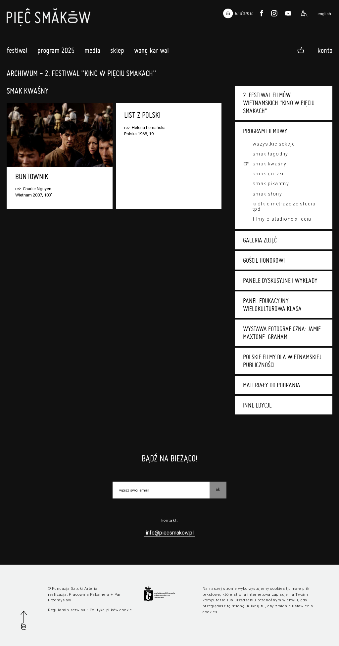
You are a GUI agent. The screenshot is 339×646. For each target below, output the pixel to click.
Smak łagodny (270, 153)
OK (218, 490)
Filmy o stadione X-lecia (282, 219)
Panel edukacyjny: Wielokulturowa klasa (272, 305)
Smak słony (267, 193)
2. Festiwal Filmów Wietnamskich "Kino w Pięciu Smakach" (279, 103)
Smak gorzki (268, 173)
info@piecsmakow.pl (170, 533)
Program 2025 (55, 50)
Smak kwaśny (270, 163)
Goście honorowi (264, 260)
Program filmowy (265, 131)
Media (92, 50)
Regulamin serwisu (66, 610)
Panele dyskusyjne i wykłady (280, 280)
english (324, 14)
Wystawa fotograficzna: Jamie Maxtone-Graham (282, 333)
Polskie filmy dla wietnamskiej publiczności (282, 361)
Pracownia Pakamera (89, 594)
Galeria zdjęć (260, 240)
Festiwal (17, 50)
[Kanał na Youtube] (288, 13)
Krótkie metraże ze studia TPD (284, 206)
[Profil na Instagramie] (274, 13)
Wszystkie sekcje (274, 144)
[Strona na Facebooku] (261, 13)
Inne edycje (257, 405)
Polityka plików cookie (111, 610)
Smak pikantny (271, 183)
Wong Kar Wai (151, 50)
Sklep (117, 50)
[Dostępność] (304, 13)
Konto (324, 50)
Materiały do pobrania (271, 385)
